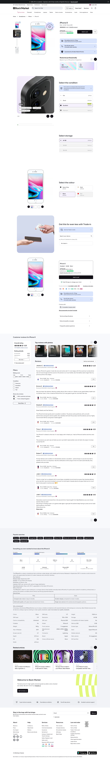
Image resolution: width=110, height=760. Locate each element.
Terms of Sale (74, 728)
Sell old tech (45, 732)
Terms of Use (74, 725)
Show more (39, 509)
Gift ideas (58, 732)
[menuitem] (37, 12)
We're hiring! (16, 732)
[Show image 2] (19, 116)
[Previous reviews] (91, 520)
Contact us (30, 725)
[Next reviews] (95, 520)
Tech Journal (59, 725)
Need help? (78, 8)
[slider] (14, 377)
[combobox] (76, 236)
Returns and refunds (32, 732)
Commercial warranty (47, 728)
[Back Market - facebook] (14, 740)
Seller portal (44, 740)
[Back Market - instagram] (14, 736)
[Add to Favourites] (95, 32)
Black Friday (59, 734)
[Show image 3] (39, 206)
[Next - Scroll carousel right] (95, 59)
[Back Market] (21, 8)
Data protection (74, 737)
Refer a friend (45, 725)
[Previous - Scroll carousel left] (91, 59)
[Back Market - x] (17, 740)
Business (86, 8)
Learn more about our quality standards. (59, 609)
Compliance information (88, 286)
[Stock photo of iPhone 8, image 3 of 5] (17, 50)
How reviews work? (20, 362)
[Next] (42, 207)
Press (14, 728)
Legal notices (74, 741)
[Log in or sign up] (91, 8)
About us (15, 725)
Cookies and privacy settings (75, 734)
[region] (78, 66)
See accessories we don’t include (68, 310)
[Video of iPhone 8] (17, 34)
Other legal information (76, 739)
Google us (38, 685)
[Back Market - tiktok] (17, 736)
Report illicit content (75, 743)
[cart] (95, 8)
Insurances (44, 730)
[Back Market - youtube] (21, 736)
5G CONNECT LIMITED (73, 286)
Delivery (29, 730)
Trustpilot (15, 734)
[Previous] (28, 207)
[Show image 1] (31, 206)
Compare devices (60, 728)
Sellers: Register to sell (47, 738)
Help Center (30, 728)
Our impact (15, 730)
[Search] (33, 8)
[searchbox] (48, 8)
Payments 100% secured (48, 742)
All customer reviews (61, 730)
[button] (49, 26)
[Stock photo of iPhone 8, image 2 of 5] (17, 42)
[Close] (108, 2)
